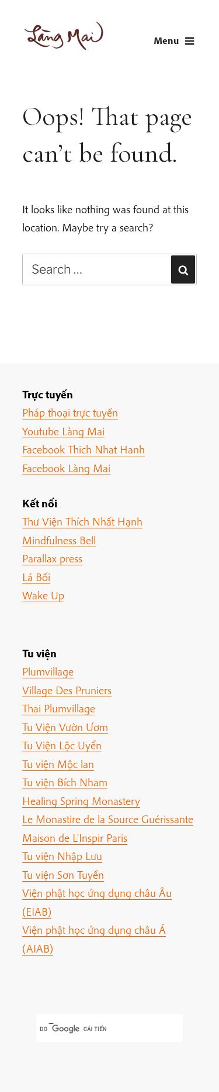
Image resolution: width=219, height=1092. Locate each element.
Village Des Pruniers (67, 690)
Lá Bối (36, 577)
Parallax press (52, 558)
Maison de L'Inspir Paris (74, 838)
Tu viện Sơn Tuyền (63, 875)
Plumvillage (48, 671)
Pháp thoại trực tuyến (70, 412)
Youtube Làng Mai (63, 431)
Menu (166, 40)
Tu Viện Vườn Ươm (65, 727)
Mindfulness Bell (59, 540)
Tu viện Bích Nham (64, 782)
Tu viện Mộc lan (58, 764)
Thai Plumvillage (58, 708)
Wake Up (43, 595)
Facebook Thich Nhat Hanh (83, 449)
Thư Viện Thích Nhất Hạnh (82, 521)
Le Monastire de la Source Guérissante (107, 819)
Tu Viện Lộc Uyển (62, 745)
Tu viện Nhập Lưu (62, 856)
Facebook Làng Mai (66, 468)
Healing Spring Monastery (81, 801)
